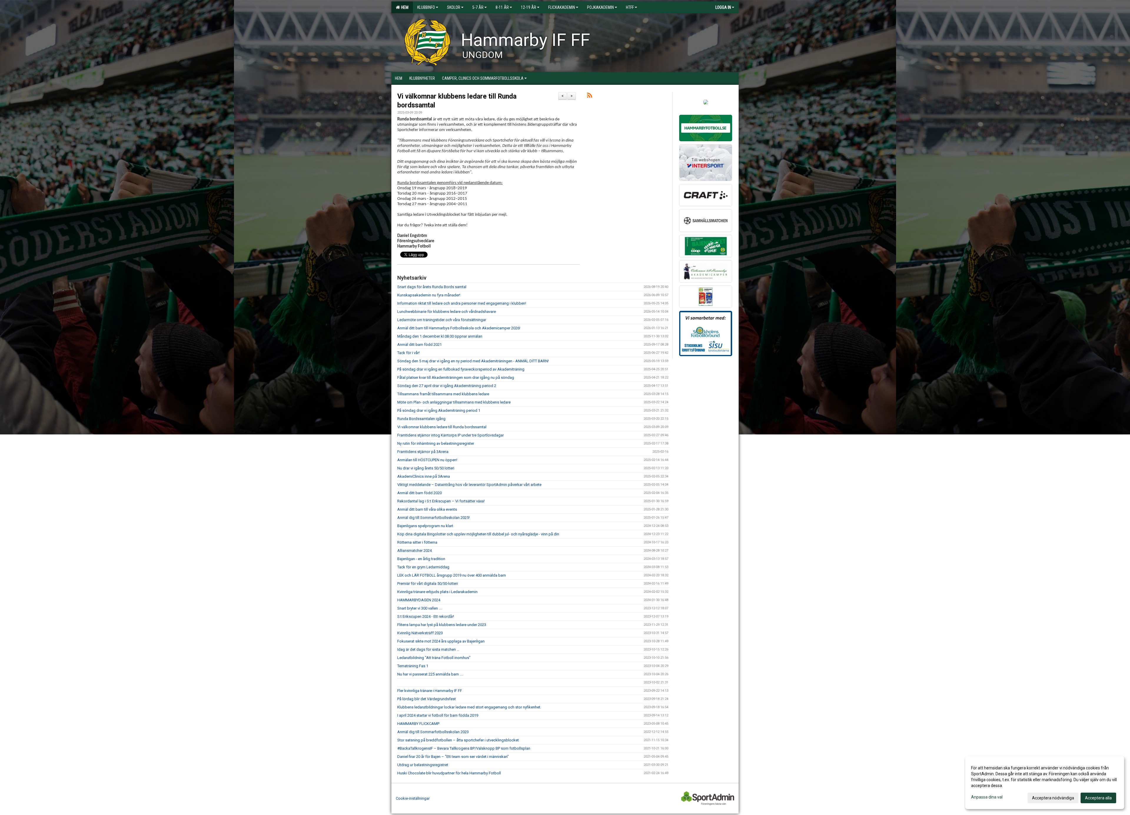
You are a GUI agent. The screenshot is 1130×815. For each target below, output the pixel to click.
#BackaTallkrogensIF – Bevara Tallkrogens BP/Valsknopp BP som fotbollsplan (463, 748)
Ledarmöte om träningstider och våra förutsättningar (441, 320)
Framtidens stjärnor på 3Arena (422, 451)
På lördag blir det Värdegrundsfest (426, 699)
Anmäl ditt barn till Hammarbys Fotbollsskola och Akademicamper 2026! (458, 328)
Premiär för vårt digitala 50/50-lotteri (427, 583)
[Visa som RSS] (589, 96)
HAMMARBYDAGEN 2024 (418, 600)
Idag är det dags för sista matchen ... (428, 649)
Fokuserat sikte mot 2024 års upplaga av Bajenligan (441, 641)
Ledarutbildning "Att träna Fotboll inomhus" (434, 657)
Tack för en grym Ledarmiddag (423, 567)
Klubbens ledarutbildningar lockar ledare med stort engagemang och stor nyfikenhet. (469, 707)
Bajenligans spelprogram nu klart (425, 526)
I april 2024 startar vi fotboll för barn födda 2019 (437, 715)
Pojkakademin (600, 7)
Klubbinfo (426, 7)
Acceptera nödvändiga (1053, 798)
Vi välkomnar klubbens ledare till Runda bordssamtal (441, 427)
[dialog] (1044, 782)
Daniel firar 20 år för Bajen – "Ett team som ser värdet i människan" (453, 756)
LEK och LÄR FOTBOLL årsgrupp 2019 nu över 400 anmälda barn (451, 575)
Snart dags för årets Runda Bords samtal (431, 287)
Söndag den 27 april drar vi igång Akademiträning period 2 (446, 386)
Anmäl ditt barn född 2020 (419, 493)
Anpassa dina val (987, 797)
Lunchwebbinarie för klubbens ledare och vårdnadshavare (446, 311)
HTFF (630, 7)
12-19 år (528, 7)
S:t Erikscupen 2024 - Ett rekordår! (425, 616)
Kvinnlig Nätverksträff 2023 (420, 633)
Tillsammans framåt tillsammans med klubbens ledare (443, 394)
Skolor (453, 7)
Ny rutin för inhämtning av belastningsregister (435, 443)
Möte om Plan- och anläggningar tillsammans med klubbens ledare (454, 402)
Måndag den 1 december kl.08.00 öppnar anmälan (439, 336)
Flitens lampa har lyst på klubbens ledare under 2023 (441, 625)
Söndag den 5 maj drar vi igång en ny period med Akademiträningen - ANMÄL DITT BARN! (473, 361)
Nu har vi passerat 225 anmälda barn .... (430, 674)
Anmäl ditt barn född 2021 (419, 344)
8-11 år (502, 7)
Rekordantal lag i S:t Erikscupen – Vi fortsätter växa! (441, 501)
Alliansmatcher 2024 (414, 550)
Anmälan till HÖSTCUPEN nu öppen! (427, 460)
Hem (403, 7)
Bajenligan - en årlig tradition (421, 559)
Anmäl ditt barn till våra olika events (427, 509)
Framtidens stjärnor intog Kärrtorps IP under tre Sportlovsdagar (450, 435)
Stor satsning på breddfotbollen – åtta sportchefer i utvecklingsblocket (458, 740)
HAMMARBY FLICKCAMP (418, 723)
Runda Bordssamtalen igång (421, 418)
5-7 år (477, 7)
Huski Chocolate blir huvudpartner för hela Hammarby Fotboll (449, 773)
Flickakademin (561, 7)
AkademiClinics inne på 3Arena (423, 476)
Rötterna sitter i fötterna (417, 542)
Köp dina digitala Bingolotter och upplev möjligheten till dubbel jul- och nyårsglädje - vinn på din (478, 534)
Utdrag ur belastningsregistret (422, 765)
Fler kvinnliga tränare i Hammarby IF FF (429, 690)
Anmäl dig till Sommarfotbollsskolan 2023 (433, 732)
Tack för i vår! (408, 353)
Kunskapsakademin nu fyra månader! (428, 295)
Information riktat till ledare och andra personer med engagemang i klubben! (461, 303)
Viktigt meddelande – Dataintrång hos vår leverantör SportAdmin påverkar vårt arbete (469, 484)
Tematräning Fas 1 (412, 666)
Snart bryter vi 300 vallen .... (419, 608)
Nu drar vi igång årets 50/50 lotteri (425, 468)
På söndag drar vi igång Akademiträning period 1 (438, 410)
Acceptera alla (1098, 798)
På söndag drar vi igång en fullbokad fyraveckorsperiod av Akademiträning (460, 369)
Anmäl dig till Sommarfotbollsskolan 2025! (433, 517)
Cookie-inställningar (413, 798)
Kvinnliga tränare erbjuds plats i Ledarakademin (437, 592)
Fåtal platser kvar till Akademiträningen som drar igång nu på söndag (455, 377)
